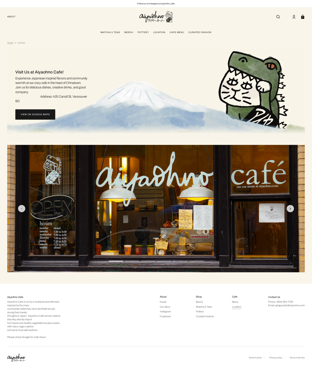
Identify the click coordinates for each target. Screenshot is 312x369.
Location (236, 306)
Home (10, 43)
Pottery (199, 311)
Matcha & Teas (204, 306)
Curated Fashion (205, 316)
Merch (199, 302)
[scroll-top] (304, 361)
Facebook (165, 316)
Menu (235, 302)
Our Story (165, 306)
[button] (278, 16)
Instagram (165, 311)
